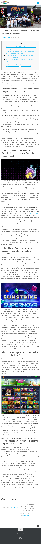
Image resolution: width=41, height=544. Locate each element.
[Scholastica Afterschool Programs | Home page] (6, 2)
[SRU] (20, 538)
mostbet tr (4, 504)
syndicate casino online (32, 213)
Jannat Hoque (6, 37)
